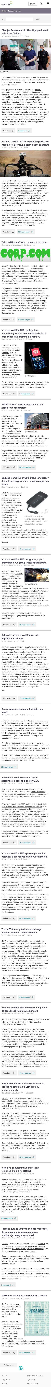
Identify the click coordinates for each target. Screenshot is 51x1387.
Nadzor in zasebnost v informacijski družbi (24, 1295)
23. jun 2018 (16, 339)
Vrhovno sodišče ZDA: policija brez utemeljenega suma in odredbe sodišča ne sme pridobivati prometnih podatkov (23, 333)
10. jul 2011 (10, 487)
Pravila (4, 1375)
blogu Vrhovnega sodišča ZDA (34, 1019)
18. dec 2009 (15, 935)
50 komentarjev (25, 843)
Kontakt (4, 1383)
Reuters (5, 71)
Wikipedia (31, 376)
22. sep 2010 (15, 715)
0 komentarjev (24, 997)
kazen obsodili (7, 82)
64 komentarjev (25, 1352)
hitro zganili (43, 114)
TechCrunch (6, 77)
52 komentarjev (25, 1157)
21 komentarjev (24, 232)
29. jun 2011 (12, 565)
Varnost (27, 36)
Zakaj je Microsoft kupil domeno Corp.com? (24, 242)
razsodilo (29, 215)
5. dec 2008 (15, 1093)
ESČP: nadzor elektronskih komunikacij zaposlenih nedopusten (22, 406)
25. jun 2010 (11, 859)
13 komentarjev (24, 319)
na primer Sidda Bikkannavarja (20, 190)
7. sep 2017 (12, 410)
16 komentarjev (25, 549)
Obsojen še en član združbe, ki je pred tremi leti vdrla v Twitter (24, 31)
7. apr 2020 (12, 245)
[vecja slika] (25, 54)
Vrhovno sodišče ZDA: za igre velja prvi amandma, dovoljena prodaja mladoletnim (23, 561)
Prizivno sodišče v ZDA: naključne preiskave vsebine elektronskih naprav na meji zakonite (25, 143)
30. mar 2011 (9, 641)
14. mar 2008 (15, 1173)
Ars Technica (32, 584)
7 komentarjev (24, 394)
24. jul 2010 (15, 783)
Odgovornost (6, 1379)
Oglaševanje (31, 1379)
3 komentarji (6, 1285)
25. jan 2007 (12, 1298)
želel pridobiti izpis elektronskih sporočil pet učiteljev (22, 806)
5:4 (20, 355)
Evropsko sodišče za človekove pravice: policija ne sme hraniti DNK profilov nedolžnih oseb (22, 1087)
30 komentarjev (25, 467)
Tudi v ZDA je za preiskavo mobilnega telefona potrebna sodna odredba (21, 931)
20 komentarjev (25, 918)
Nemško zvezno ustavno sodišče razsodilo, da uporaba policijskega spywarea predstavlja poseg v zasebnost (24, 1232)
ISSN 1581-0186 (32, 1383)
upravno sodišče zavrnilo (29, 671)
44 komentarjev (25, 1073)
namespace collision (9, 303)
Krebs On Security (9, 266)
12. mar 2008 (15, 1238)
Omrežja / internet (29, 245)
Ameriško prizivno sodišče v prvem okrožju (26, 180)
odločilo (24, 183)
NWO (26, 147)
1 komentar (22, 131)
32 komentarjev (7, 767)
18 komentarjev (25, 625)
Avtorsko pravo (29, 565)
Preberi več (6, 131)
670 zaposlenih (38, 662)
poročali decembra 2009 (26, 865)
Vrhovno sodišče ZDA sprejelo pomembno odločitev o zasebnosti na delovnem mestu (24, 855)
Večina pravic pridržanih (35, 1375)
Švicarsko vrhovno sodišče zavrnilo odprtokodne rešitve (20, 637)
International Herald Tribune (13, 1179)
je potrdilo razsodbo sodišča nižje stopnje (12, 576)
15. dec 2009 (15, 1013)
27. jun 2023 (13, 36)
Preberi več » (7, 394)
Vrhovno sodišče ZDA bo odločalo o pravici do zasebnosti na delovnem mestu (24, 1009)
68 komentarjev (7, 1218)
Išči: (3, 20)
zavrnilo (25, 1256)
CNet (40, 524)
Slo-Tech (5, 181)
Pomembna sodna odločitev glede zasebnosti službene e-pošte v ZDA (20, 779)
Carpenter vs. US (8, 360)
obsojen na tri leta (17, 124)
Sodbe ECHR (33, 431)
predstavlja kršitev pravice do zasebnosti (28, 1248)
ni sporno (42, 666)
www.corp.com (20, 276)
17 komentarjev (25, 698)
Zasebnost (30, 339)
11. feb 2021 (13, 147)
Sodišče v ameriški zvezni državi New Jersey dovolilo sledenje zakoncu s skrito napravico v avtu (25, 481)
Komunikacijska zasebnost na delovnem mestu (22, 710)
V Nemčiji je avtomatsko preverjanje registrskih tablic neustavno (20, 1169)
